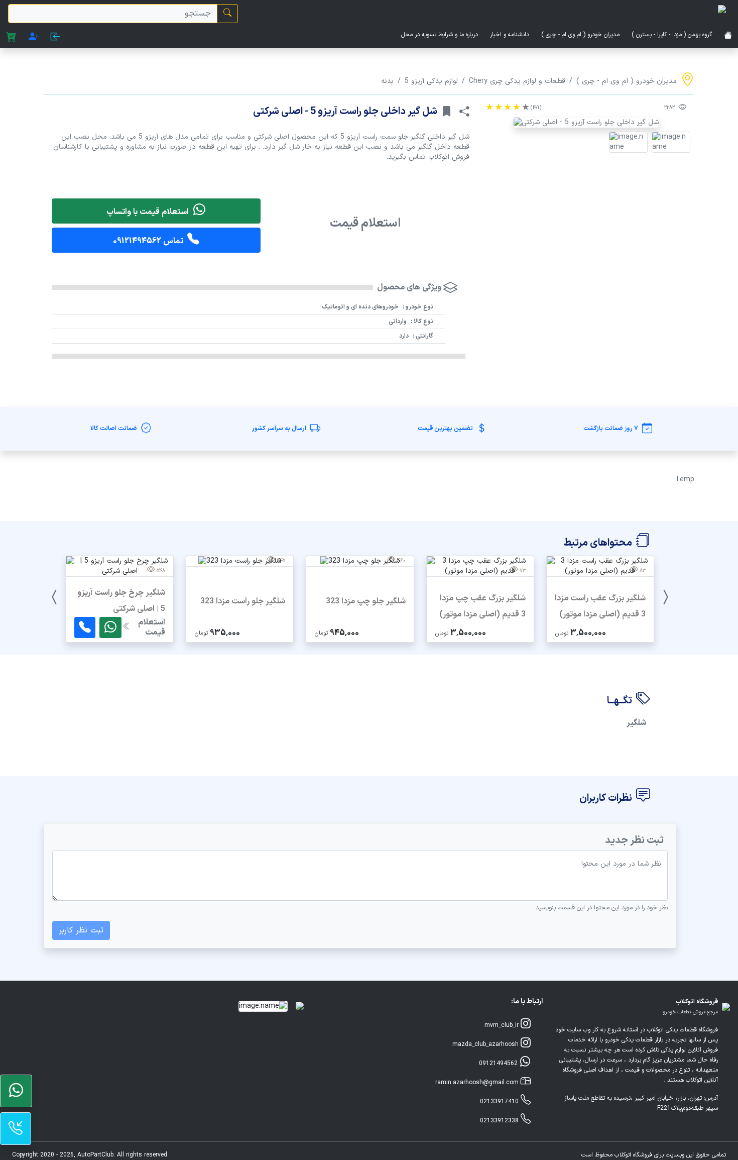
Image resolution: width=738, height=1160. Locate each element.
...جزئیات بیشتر (600, 631)
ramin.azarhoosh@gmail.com (478, 1082)
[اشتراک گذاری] (464, 111)
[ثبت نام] (34, 37)
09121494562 (499, 1063)
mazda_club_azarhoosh (486, 1044)
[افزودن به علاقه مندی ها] (446, 111)
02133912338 (500, 1120)
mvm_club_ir (502, 1025)
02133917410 (500, 1101)
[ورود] (55, 37)
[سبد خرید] (11, 37)
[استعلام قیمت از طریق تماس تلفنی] (84, 627)
